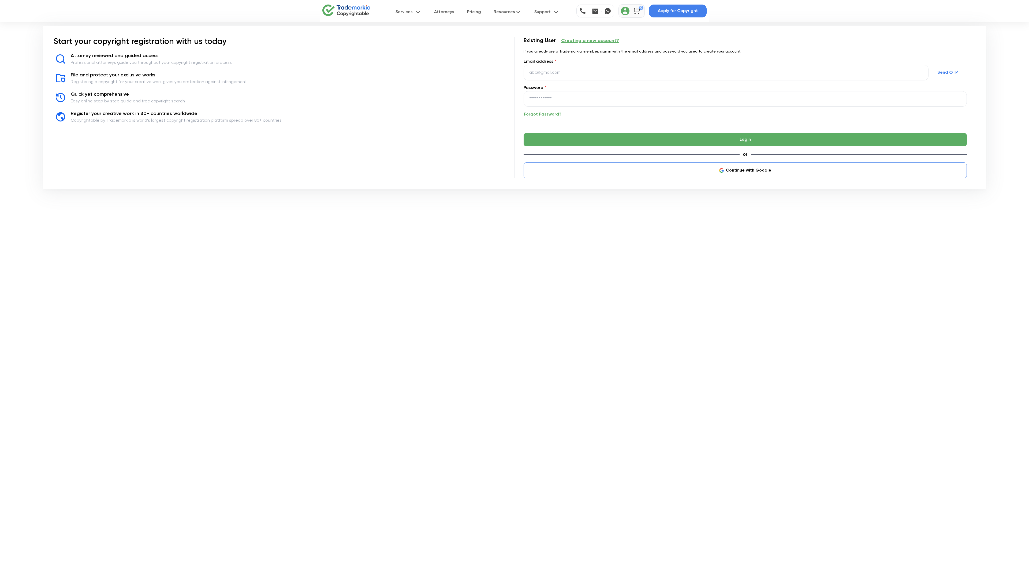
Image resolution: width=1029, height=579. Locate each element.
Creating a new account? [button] (590, 40)
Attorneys (444, 12)
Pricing (474, 12)
